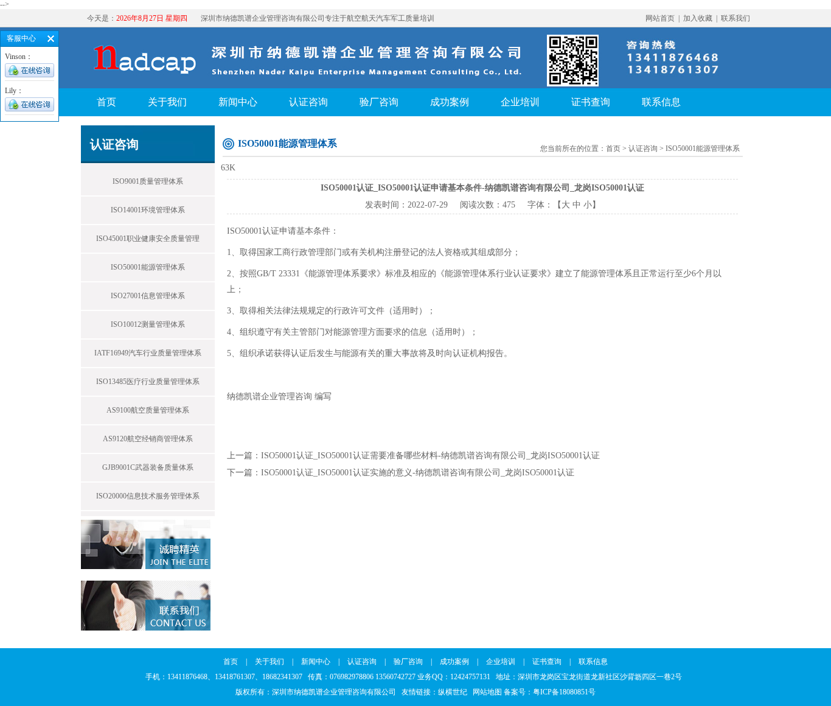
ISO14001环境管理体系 (148, 210)
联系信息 (661, 102)
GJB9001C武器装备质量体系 (147, 467)
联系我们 (735, 18)
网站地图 (487, 692)
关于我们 (167, 102)
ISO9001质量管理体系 (148, 181)
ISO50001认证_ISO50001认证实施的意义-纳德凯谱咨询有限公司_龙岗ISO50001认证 (417, 472)
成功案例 (449, 102)
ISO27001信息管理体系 (148, 296)
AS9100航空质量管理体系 (147, 410)
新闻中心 (237, 102)
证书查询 (590, 102)
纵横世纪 (455, 692)
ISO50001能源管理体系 (148, 267)
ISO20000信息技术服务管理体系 (148, 496)
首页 (106, 102)
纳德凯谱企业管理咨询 (269, 396)
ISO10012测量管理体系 (148, 324)
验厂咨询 (379, 102)
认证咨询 (308, 102)
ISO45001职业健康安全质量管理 (148, 238)
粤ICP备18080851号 (564, 692)
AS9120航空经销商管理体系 (148, 439)
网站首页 (660, 18)
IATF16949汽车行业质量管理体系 (147, 353)
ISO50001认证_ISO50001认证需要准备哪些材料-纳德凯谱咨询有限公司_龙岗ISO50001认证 (430, 455)
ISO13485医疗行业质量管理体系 (148, 381)
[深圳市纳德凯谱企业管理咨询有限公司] (348, 86)
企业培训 (520, 102)
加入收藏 (697, 18)
